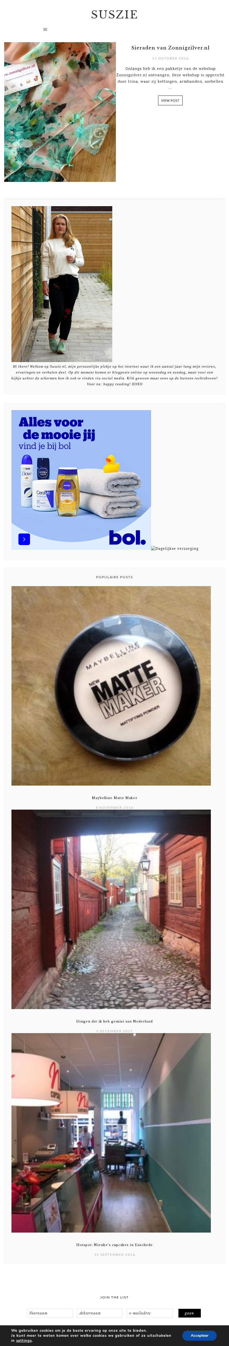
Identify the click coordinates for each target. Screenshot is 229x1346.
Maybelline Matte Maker (114, 798)
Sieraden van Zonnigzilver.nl (170, 48)
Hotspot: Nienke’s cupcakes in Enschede (114, 1245)
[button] (114, 32)
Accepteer (199, 1335)
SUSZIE (114, 14)
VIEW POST (170, 100)
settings (24, 1340)
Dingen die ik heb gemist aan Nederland (114, 1021)
